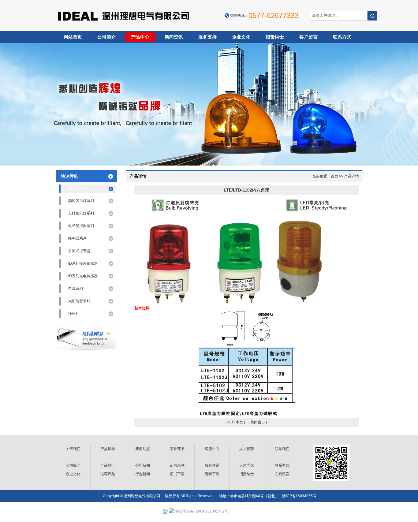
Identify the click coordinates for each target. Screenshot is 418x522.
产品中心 (140, 36)
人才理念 (246, 465)
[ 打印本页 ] (235, 422)
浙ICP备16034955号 (299, 496)
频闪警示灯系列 (81, 201)
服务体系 (212, 465)
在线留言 (282, 474)
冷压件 (73, 313)
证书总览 (177, 465)
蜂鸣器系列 (77, 238)
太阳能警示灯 (79, 301)
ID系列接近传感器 (83, 263)
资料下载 (212, 474)
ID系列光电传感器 (83, 276)
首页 (334, 176)
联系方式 (342, 36)
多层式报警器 (79, 251)
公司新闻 (142, 465)
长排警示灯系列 (81, 213)
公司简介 (106, 36)
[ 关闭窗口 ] (257, 422)
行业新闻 (142, 474)
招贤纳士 (275, 36)
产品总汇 (107, 465)
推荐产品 (107, 474)
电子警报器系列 (81, 226)
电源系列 (75, 288)
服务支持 (207, 36)
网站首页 (73, 36)
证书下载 (177, 474)
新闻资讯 (174, 36)
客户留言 (308, 36)
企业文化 (241, 36)
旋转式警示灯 (79, 188)
